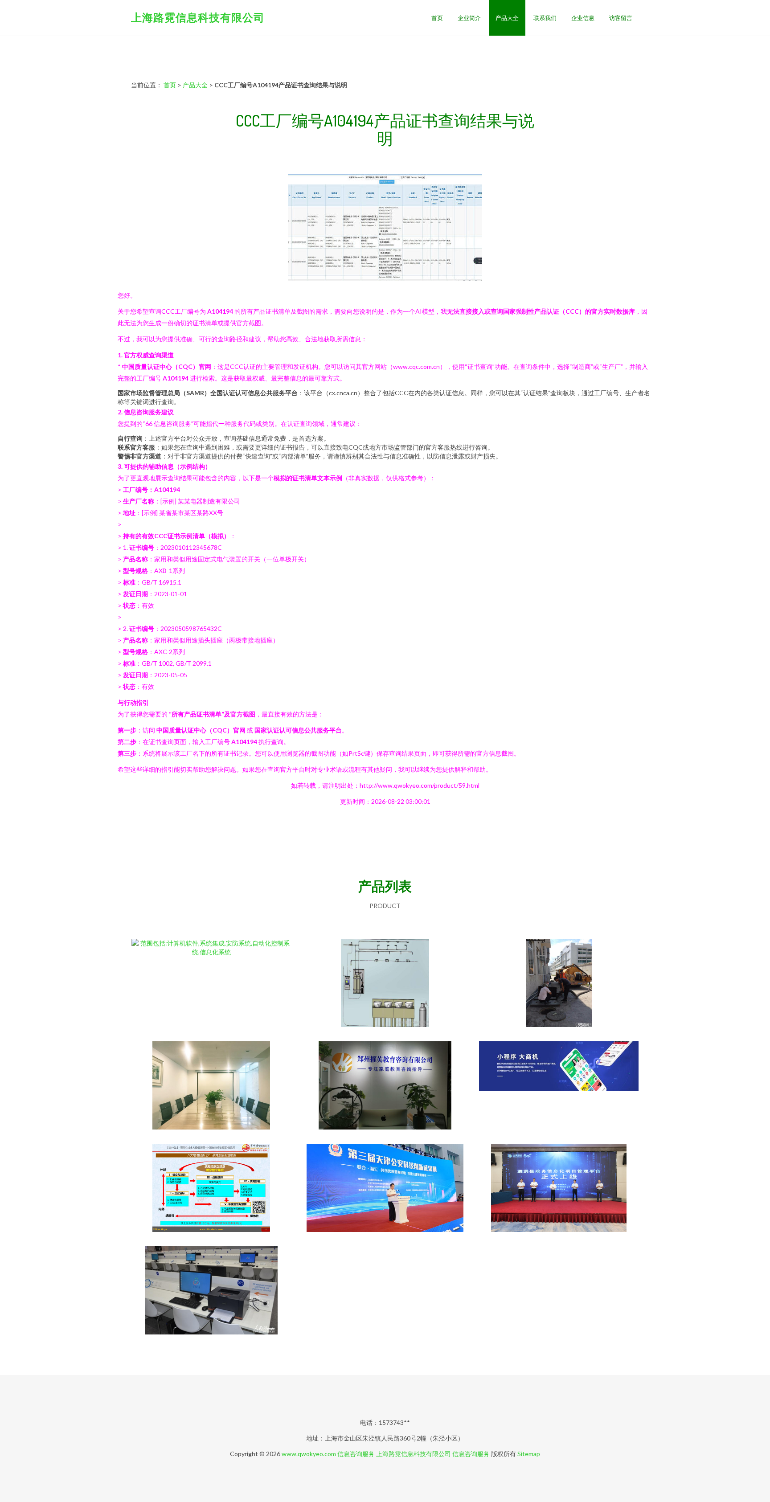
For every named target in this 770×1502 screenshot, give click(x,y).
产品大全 (507, 17)
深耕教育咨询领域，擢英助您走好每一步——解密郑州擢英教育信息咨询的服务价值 (385, 1086)
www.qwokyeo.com (309, 1453)
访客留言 (620, 17)
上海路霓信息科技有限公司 (198, 17)
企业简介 (469, 17)
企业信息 (582, 17)
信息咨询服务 (356, 1453)
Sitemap (528, 1453)
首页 (437, 17)
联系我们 (545, 17)
